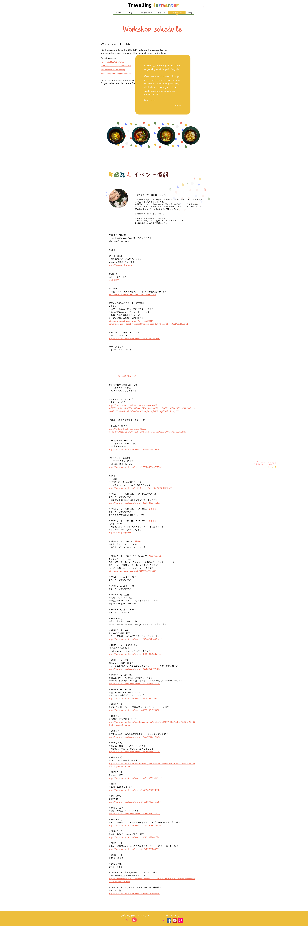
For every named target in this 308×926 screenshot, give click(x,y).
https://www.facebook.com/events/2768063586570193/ (135, 467)
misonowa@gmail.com (119, 241)
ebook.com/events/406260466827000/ (141, 752)
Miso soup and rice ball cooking (113, 70)
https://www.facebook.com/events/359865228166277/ (134, 814)
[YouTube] (175, 920)
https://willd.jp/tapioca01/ (121, 532)
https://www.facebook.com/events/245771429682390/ (134, 837)
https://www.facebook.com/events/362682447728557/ (132, 571)
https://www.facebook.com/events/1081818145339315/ (135, 654)
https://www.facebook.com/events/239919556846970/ (134, 684)
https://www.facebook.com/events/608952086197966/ (134, 669)
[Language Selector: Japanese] (206, 6)
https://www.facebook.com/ (122, 488)
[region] (141, 136)
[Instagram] (180, 920)
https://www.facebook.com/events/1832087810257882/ (135, 449)
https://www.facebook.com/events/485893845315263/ (134, 503)
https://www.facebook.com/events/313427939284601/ (134, 849)
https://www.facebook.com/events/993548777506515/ (134, 893)
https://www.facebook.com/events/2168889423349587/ (135, 802)
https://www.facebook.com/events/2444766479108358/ (133, 353)
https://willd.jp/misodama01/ (122, 604)
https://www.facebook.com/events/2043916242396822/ (135, 698)
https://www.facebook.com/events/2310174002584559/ (135, 778)
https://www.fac (116, 752)
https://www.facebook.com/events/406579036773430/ (134, 710)
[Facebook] (169, 920)
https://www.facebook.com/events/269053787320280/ (134, 790)
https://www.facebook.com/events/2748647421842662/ (135, 639)
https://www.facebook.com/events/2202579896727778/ (135, 825)
